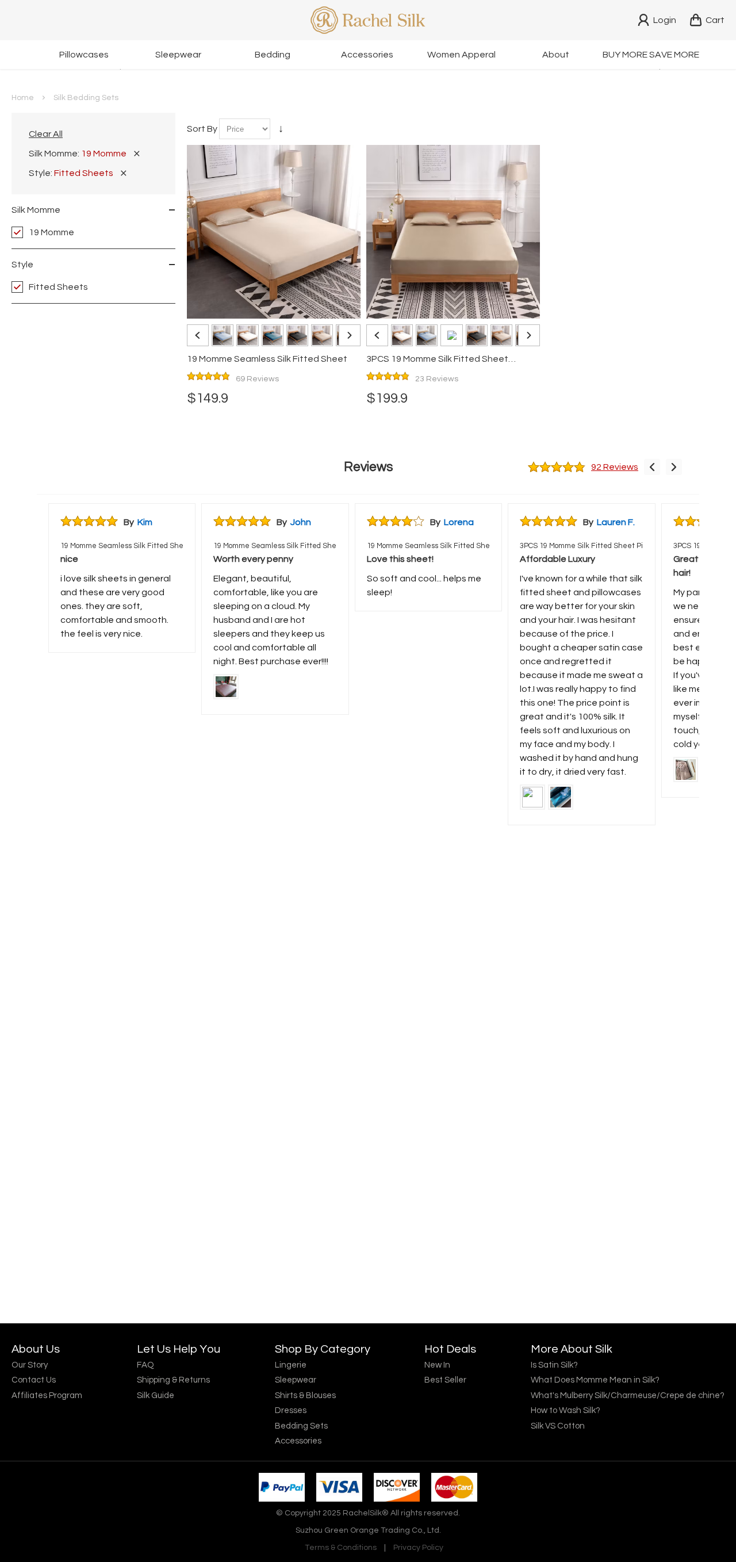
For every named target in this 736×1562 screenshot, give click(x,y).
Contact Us (34, 1380)
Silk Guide (155, 1395)
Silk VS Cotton (558, 1426)
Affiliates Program (47, 1395)
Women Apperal (461, 54)
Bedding (272, 54)
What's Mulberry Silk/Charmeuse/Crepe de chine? (627, 1395)
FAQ (145, 1365)
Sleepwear (178, 54)
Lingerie (290, 1365)
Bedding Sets (301, 1426)
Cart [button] (715, 20)
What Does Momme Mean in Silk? (595, 1380)
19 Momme (51, 232)
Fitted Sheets (58, 287)
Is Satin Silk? (554, 1365)
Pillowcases (84, 54)
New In (437, 1365)
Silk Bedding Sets (85, 98)
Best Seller (445, 1380)
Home (23, 98)
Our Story (30, 1365)
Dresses (290, 1410)
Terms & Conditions (341, 1548)
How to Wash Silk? (565, 1410)
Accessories (367, 54)
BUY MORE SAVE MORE (651, 54)
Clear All (46, 134)
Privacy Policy (418, 1548)
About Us (36, 1349)
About (555, 54)
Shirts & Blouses (305, 1395)
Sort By (202, 128)
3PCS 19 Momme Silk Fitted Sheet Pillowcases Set (581, 546)
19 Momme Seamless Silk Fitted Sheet (121, 546)
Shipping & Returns (173, 1380)
